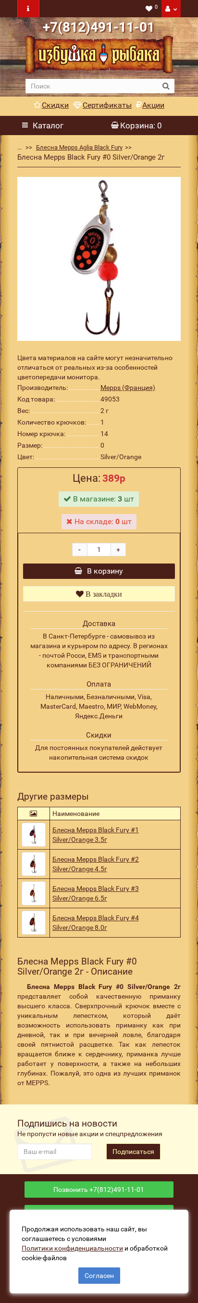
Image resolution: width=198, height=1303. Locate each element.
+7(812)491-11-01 (99, 27)
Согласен (99, 1275)
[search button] (166, 86)
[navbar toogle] (28, 8)
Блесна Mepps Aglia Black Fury (79, 147)
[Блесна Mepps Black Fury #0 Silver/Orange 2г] (99, 259)
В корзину (105, 571)
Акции (153, 105)
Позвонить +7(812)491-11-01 (98, 1189)
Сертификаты (107, 105)
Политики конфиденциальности (72, 1248)
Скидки (55, 105)
